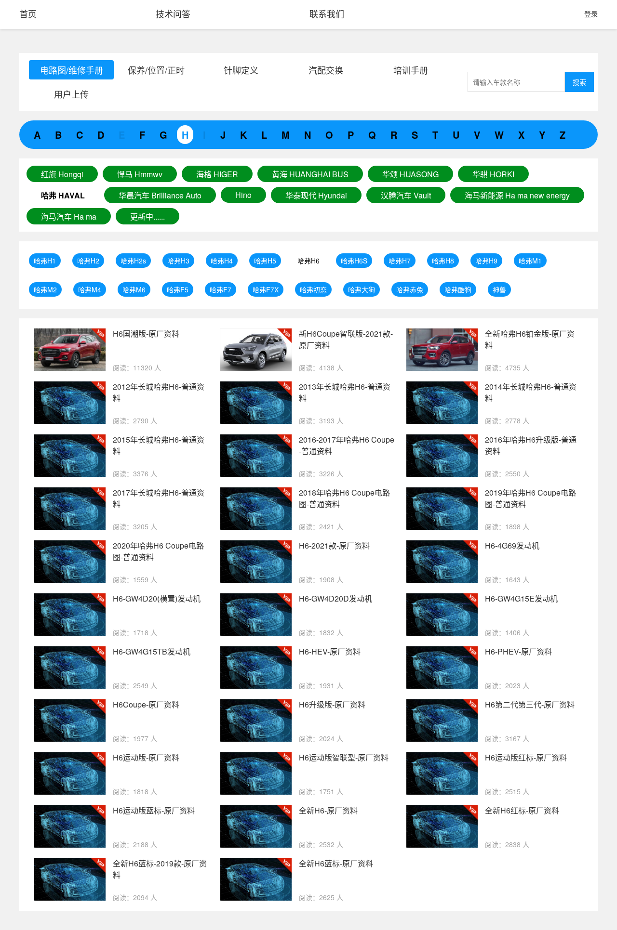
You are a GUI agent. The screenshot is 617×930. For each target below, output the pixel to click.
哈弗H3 (178, 260)
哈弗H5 (265, 260)
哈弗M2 (45, 289)
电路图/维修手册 (71, 70)
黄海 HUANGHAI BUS (310, 174)
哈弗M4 (89, 289)
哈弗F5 (177, 289)
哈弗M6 (134, 289)
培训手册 (410, 70)
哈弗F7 (220, 289)
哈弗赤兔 (409, 289)
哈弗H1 (45, 260)
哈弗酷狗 (457, 289)
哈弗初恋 (313, 289)
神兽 (499, 289)
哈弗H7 (400, 260)
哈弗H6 (308, 260)
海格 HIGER (217, 174)
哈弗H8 (443, 260)
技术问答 (173, 13)
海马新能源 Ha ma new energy (517, 195)
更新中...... (147, 216)
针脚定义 (241, 70)
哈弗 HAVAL (63, 195)
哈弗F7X (266, 289)
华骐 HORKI (493, 174)
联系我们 (326, 13)
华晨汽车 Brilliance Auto (160, 195)
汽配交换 (325, 70)
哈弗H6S (354, 260)
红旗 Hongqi (62, 174)
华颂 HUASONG (410, 174)
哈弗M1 (530, 260)
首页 (28, 13)
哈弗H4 (222, 260)
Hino (243, 194)
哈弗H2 (88, 260)
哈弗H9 (486, 260)
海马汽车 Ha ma (68, 216)
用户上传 (71, 94)
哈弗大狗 (361, 289)
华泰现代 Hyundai (316, 195)
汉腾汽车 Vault (406, 195)
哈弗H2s (133, 260)
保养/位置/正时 (156, 70)
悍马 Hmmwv (139, 174)
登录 (591, 13)
